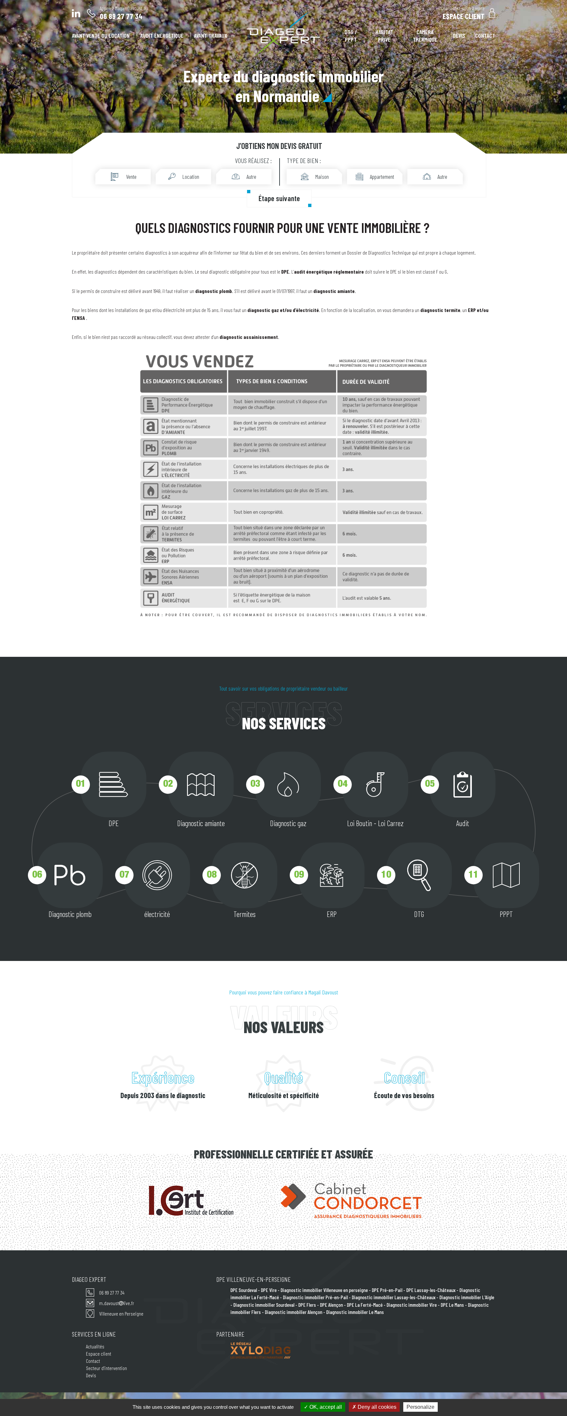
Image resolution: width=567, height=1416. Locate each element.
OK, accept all (325, 1407)
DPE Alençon (331, 1304)
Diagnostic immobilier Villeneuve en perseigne (324, 1290)
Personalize (420, 1407)
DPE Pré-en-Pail (387, 1290)
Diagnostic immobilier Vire (412, 1304)
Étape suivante (279, 198)
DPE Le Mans (452, 1304)
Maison (322, 176)
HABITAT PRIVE (384, 35)
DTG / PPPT (351, 35)
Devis (459, 35)
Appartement (382, 176)
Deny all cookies (376, 1407)
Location (190, 176)
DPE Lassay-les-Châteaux (430, 1290)
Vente (131, 176)
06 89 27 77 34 (111, 1292)
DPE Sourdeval (243, 1290)
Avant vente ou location (101, 35)
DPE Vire (269, 1290)
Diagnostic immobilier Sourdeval (263, 1304)
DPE (393, 271)
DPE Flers (307, 1304)
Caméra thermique (425, 35)
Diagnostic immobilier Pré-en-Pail (315, 1297)
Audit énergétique (161, 35)
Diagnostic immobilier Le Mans (355, 1312)
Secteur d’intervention (106, 1368)
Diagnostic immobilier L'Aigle (466, 1297)
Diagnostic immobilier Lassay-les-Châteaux (393, 1297)
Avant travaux (210, 35)
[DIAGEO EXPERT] (284, 34)
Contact (485, 35)
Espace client (98, 1353)
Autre (251, 176)
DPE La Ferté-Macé (365, 1304)
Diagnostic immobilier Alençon (293, 1312)
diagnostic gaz (263, 310)
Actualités (95, 1346)
